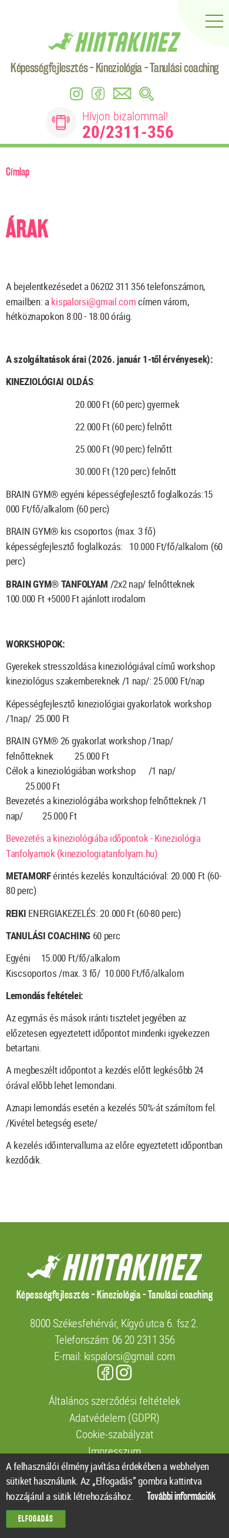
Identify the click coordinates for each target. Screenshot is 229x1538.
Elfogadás (35, 1519)
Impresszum (114, 1450)
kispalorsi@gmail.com (93, 301)
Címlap (17, 172)
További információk (181, 1497)
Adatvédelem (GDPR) (114, 1417)
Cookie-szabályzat (115, 1433)
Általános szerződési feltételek (114, 1400)
